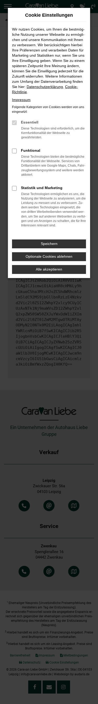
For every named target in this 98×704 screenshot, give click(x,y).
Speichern (49, 244)
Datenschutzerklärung (45, 87)
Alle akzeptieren (49, 269)
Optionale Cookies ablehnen (49, 256)
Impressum (21, 100)
